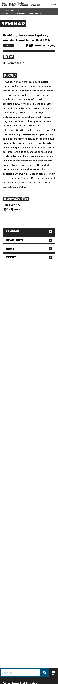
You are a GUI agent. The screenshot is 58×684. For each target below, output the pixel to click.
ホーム (4, 10)
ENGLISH (54, 4)
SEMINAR (13, 10)
